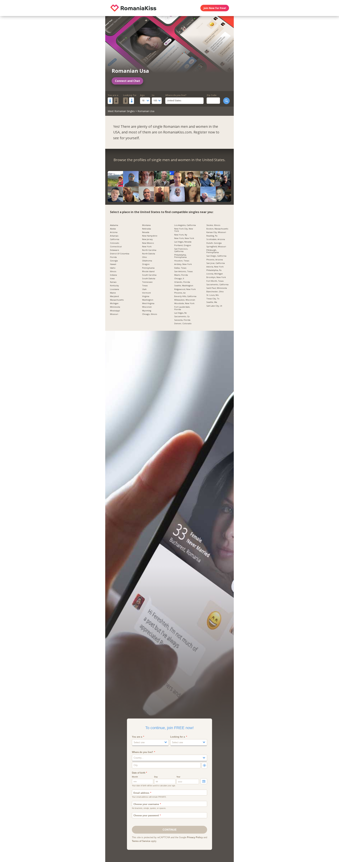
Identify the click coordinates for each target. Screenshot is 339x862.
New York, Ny (180, 235)
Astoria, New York (215, 266)
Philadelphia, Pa (213, 270)
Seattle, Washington (183, 285)
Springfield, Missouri (216, 246)
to (153, 95)
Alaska (113, 229)
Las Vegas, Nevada (182, 242)
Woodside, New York (184, 303)
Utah (144, 289)
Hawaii (113, 264)
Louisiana (114, 289)
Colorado (114, 243)
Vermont (146, 293)
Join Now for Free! (214, 8)
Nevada (145, 232)
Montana (146, 225)
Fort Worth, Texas (215, 281)
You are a (113, 95)
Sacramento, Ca (181, 316)
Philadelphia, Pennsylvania (180, 256)
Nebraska (146, 229)
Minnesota (115, 307)
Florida (113, 257)
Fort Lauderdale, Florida (182, 308)
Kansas (113, 282)
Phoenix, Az (180, 293)
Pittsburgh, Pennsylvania (212, 251)
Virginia (145, 296)
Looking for (129, 95)
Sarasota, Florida (182, 320)
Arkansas (114, 236)
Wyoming (146, 310)
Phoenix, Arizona (214, 259)
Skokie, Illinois (213, 225)
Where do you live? (175, 95)
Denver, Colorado (183, 323)
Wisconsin (147, 307)
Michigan (114, 303)
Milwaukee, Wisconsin (184, 300)
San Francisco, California (181, 250)
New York (146, 246)
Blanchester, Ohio (215, 291)
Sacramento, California (217, 284)
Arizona (113, 232)
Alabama (114, 225)
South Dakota (148, 278)
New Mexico (148, 243)
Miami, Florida (181, 275)
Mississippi (115, 310)
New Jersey (147, 239)
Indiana (113, 275)
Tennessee (147, 282)
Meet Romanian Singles (121, 111)
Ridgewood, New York (185, 289)
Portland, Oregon (182, 245)
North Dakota (148, 253)
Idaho (112, 268)
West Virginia (148, 303)
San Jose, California (215, 263)
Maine (113, 293)
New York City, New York (183, 230)
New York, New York (184, 238)
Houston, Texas (181, 260)
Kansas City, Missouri (216, 232)
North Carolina (149, 250)
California (114, 239)
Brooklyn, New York (216, 277)
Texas (145, 285)
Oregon (146, 264)
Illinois (113, 271)
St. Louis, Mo (212, 295)
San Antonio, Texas (183, 271)
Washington (147, 300)
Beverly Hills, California (185, 296)
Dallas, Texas (180, 268)
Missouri (114, 314)
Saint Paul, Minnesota (216, 288)
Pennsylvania (148, 268)
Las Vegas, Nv (180, 313)
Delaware (114, 250)
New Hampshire (149, 236)
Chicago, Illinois (149, 314)
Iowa (112, 278)
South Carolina (149, 275)
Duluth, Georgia (214, 243)
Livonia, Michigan (214, 274)
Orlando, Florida (182, 282)
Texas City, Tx (212, 298)
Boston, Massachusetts (217, 229)
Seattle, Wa (211, 302)
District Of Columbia (119, 253)
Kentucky (114, 285)
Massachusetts (117, 300)
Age (142, 95)
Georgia (114, 260)
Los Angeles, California (185, 225)
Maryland (114, 296)
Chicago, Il (179, 278)
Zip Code (211, 95)
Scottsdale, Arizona (215, 239)
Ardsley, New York (183, 264)
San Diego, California (216, 256)
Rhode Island (148, 271)
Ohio (144, 257)
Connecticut (116, 246)
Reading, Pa (211, 236)
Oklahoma (147, 260)
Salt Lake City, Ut (214, 306)
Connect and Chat (127, 81)
